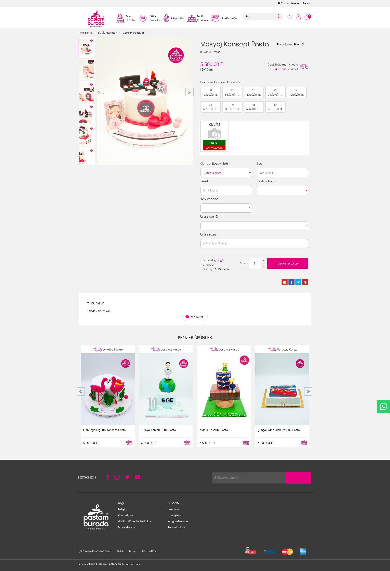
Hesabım (173, 509)
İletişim (307, 3)
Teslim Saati (209, 199)
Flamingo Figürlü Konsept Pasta (104, 430)
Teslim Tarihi (266, 181)
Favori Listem (176, 527)
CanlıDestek (383, 406)
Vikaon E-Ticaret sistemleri (104, 564)
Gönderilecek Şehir (215, 164)
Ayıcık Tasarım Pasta (213, 430)
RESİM (214, 124)
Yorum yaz (197, 316)
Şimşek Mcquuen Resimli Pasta (279, 430)
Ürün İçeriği (209, 216)
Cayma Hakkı (126, 515)
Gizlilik (120, 551)
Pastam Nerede (289, 3)
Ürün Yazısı (208, 234)
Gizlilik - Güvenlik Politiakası (135, 521)
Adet (243, 263)
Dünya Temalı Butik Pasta (158, 430)
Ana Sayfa (86, 32)
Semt (204, 181)
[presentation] (99, 92)
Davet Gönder (127, 527)
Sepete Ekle (288, 263)
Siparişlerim (175, 515)
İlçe (259, 164)
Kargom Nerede (178, 521)
